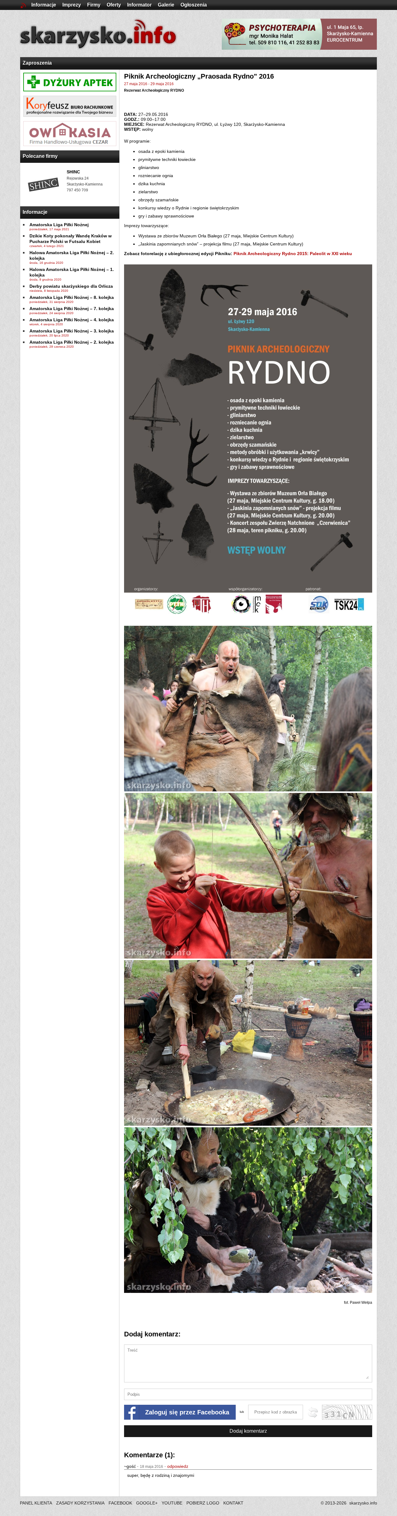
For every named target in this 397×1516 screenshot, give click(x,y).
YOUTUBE (172, 1502)
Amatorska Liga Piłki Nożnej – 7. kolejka (71, 308)
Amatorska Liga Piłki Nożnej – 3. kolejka (71, 330)
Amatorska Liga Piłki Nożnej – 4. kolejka (71, 319)
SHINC (73, 171)
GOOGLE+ (147, 1502)
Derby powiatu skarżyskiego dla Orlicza (71, 286)
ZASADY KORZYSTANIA (80, 1502)
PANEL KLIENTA (36, 1502)
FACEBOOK (120, 1502)
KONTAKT (233, 1502)
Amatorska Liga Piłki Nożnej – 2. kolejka (71, 342)
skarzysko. (363, 1502)
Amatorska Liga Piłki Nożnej (59, 224)
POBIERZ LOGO (202, 1502)
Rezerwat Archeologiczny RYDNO (154, 90)
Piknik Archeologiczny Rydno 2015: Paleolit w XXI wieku (293, 253)
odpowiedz (177, 1466)
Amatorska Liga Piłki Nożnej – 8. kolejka (71, 297)
